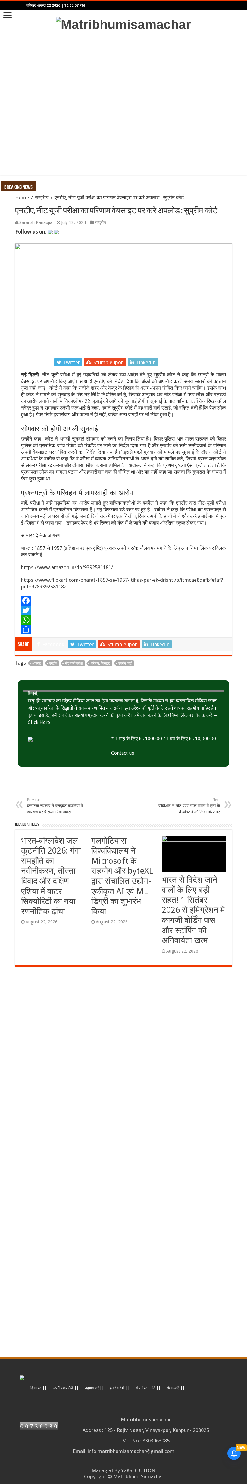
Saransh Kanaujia (35, 222)
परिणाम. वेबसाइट (100, 663)
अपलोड (36, 663)
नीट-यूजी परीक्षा (74, 663)
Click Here (39, 722)
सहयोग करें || (94, 1388)
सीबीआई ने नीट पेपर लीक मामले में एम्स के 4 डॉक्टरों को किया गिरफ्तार (189, 806)
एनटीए (53, 663)
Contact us (122, 753)
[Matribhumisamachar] (123, 23)
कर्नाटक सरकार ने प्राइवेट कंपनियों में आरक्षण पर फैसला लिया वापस (55, 806)
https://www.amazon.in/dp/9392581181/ (67, 567)
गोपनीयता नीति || (148, 1388)
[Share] (123, 629)
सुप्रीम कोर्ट (125, 663)
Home (22, 197)
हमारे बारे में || (120, 1388)
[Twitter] (123, 610)
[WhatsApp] (123, 620)
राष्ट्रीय (41, 197)
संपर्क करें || (176, 1388)
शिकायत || (38, 1388)
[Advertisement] (123, 103)
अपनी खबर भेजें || (66, 1388)
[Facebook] (123, 601)
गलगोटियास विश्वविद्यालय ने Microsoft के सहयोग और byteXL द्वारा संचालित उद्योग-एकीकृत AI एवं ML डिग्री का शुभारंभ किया (122, 876)
